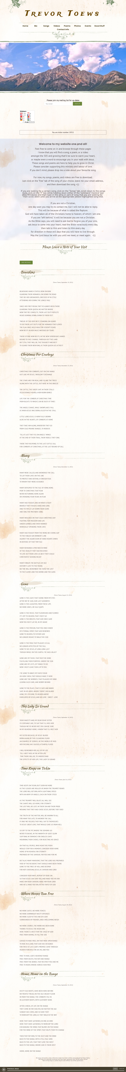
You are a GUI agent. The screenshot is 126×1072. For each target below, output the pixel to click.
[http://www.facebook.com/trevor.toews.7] (103, 3)
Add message (26, 262)
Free (115, 1068)
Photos (77, 26)
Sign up (77, 104)
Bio (35, 26)
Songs (46, 26)
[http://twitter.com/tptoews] (108, 3)
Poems (67, 26)
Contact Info (63, 29)
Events (88, 26)
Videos (56, 26)
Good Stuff (99, 26)
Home (25, 26)
